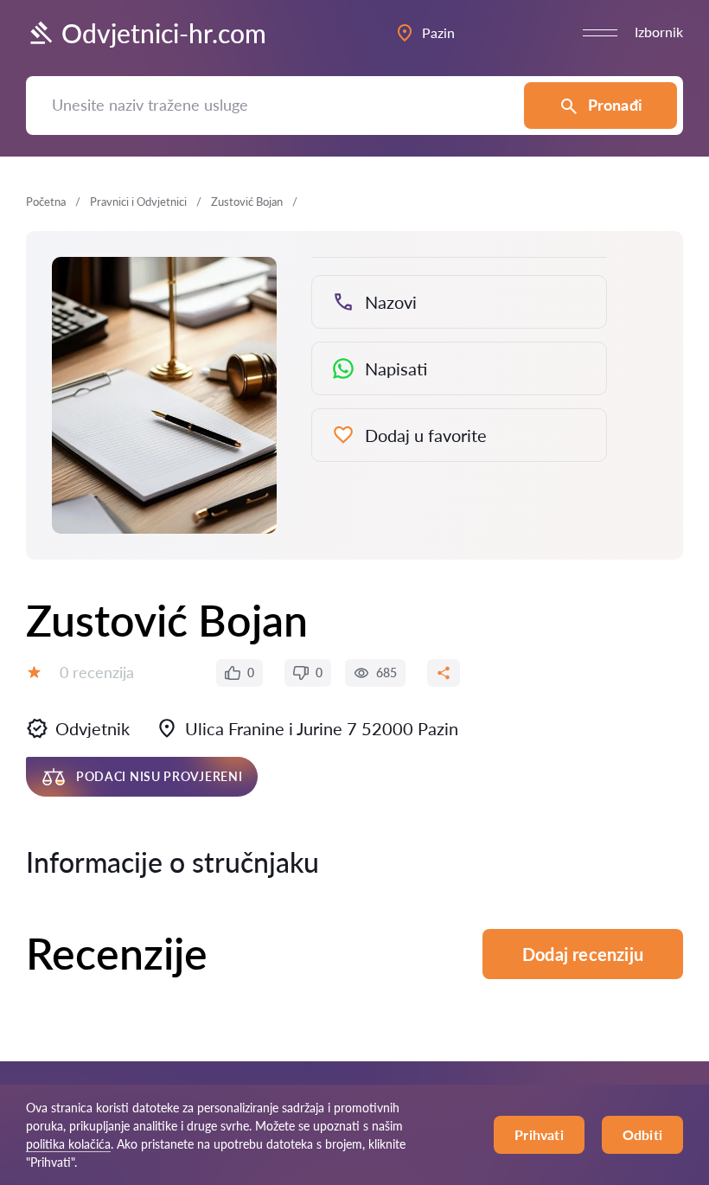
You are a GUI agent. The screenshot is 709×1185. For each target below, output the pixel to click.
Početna (46, 201)
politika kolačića (68, 1144)
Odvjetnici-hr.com (163, 32)
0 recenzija (97, 672)
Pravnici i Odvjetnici (138, 201)
